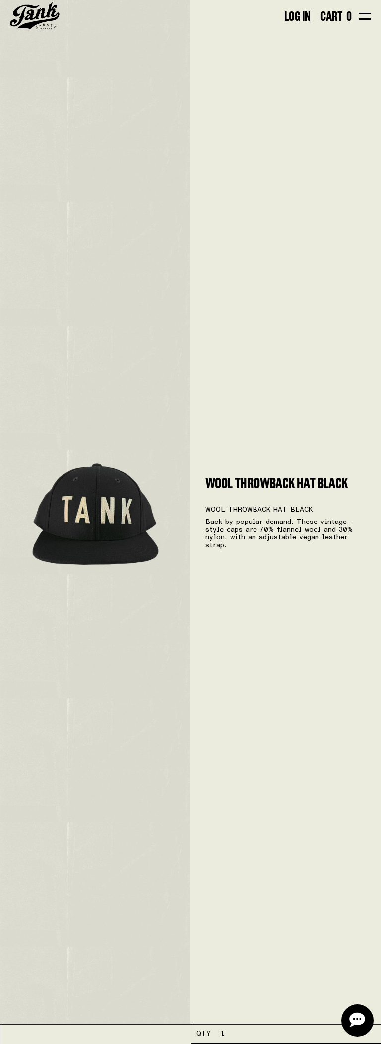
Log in (297, 16)
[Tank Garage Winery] (35, 16)
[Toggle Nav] (365, 16)
